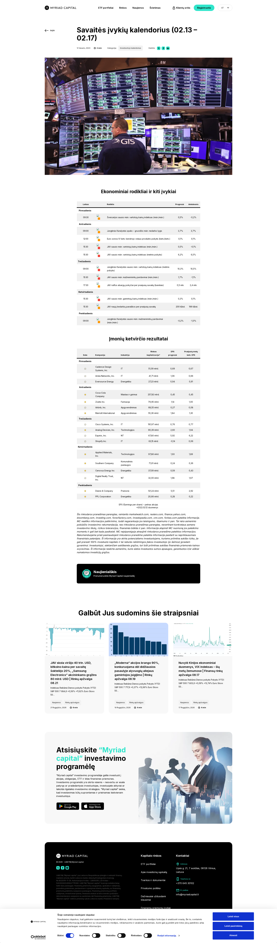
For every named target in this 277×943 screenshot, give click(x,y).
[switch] (96, 935)
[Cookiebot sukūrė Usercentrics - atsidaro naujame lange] (38, 937)
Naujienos (138, 7)
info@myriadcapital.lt (187, 894)
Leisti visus (233, 916)
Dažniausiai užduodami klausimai (153, 898)
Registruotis (204, 7)
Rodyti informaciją (166, 935)
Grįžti (52, 30)
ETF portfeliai (105, 7)
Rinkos (123, 7)
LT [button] (222, 8)
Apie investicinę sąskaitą (154, 872)
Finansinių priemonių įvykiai (156, 907)
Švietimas (155, 7)
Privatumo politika (150, 888)
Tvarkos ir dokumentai (153, 880)
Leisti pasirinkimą (233, 926)
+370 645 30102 (185, 883)
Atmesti (233, 935)
